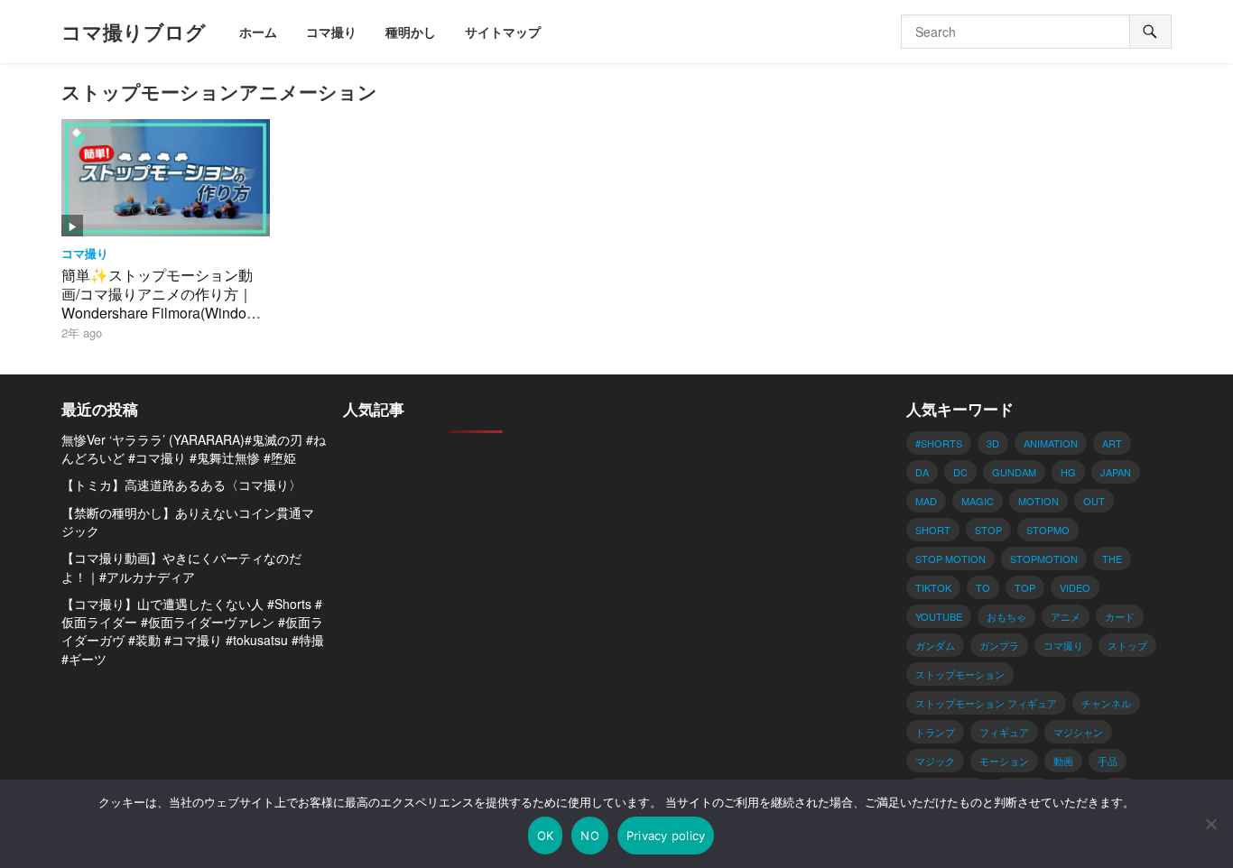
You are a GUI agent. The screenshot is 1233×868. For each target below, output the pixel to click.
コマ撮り (84, 253)
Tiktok (933, 587)
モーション (1004, 760)
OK (545, 835)
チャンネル (1106, 703)
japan (1115, 472)
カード (1120, 616)
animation (1051, 443)
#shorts (938, 443)
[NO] (1210, 824)
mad (926, 501)
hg (1068, 472)
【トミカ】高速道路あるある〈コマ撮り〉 (181, 485)
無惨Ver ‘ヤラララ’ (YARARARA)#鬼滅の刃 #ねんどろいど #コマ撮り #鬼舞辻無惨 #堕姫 (193, 448)
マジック (935, 760)
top (1025, 587)
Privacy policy (666, 835)
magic (977, 501)
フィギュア (1004, 732)
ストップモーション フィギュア (986, 703)
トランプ (935, 732)
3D (993, 443)
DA (922, 472)
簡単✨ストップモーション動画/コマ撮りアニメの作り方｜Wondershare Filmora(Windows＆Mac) (162, 302)
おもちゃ (1006, 616)
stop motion (950, 558)
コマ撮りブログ (133, 31)
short (932, 529)
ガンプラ (999, 645)
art (1112, 443)
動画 (1063, 760)
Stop (988, 529)
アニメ (1065, 616)
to (983, 587)
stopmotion (1044, 558)
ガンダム (935, 645)
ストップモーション (960, 674)
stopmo (1048, 529)
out (1094, 501)
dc (960, 472)
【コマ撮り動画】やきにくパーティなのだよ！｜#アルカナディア (181, 567)
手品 (1107, 760)
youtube (938, 616)
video (1075, 587)
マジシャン (1078, 732)
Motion (1038, 501)
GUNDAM (1014, 472)
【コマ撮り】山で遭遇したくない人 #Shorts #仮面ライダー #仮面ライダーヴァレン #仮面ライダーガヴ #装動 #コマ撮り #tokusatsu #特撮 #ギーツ (192, 631)
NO (589, 835)
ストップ (1127, 645)
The (1112, 558)
